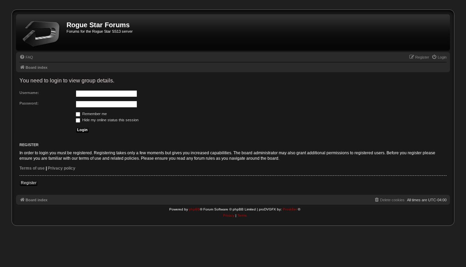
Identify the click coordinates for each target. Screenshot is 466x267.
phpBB (194, 209)
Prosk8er (290, 209)
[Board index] (42, 32)
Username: (29, 93)
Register (29, 182)
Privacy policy (61, 168)
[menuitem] (26, 57)
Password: (29, 103)
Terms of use (32, 168)
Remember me (94, 114)
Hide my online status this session (110, 120)
